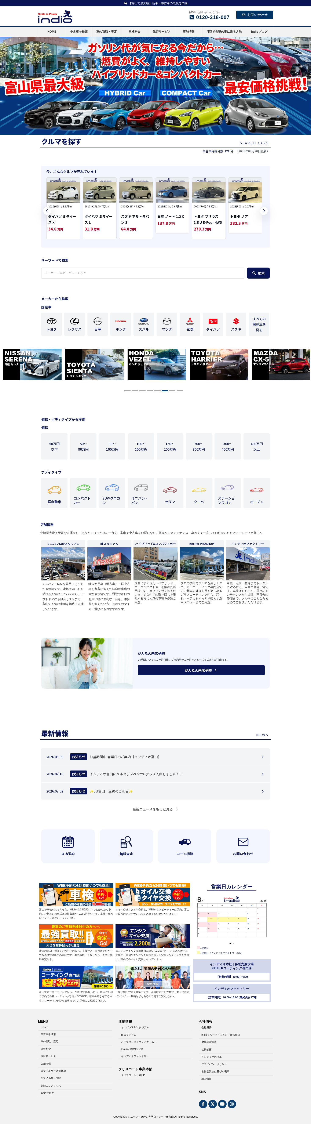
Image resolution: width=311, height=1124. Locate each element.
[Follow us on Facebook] (203, 1104)
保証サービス (48, 1056)
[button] (149, 133)
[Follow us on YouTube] (222, 1104)
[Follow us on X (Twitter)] (212, 1104)
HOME (44, 1027)
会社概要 (206, 1027)
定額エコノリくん (51, 1085)
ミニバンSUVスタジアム (135, 1027)
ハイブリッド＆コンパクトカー (139, 1042)
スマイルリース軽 (51, 1078)
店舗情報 (46, 1063)
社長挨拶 (206, 1049)
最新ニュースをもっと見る (152, 809)
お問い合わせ (257, 15)
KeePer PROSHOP (132, 1049)
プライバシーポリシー (214, 1064)
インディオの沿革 (211, 1056)
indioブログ (47, 1092)
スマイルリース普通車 (53, 1070)
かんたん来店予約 (198, 670)
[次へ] (264, 211)
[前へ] (47, 211)
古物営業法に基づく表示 (215, 1071)
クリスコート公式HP (133, 1075)
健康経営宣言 (209, 1042)
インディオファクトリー (135, 1056)
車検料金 (46, 1048)
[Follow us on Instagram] (232, 1104)
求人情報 (206, 1078)
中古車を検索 (48, 1034)
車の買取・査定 (49, 1041)
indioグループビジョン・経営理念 (220, 1034)
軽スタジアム (128, 1034)
